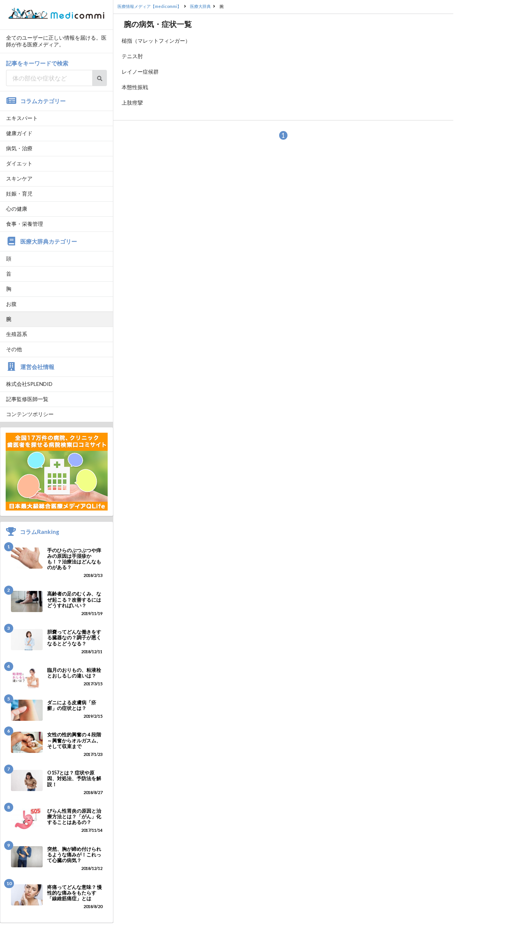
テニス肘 (132, 56)
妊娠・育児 (19, 193)
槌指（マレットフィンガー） (156, 40)
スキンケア (19, 178)
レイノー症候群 (140, 71)
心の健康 (16, 208)
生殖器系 (16, 334)
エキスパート (22, 118)
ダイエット (19, 163)
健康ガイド (19, 133)
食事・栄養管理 (24, 224)
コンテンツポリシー (30, 414)
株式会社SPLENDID (29, 384)
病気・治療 (19, 148)
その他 (14, 349)
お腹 (11, 304)
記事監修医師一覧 (27, 399)
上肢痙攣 (132, 102)
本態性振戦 (135, 87)
